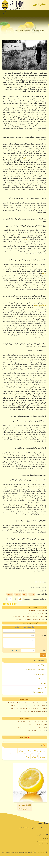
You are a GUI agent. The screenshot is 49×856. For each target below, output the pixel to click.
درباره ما (45, 838)
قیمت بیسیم (42, 688)
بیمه (24, 594)
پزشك (17, 594)
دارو (25, 157)
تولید (28, 757)
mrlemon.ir (39, 582)
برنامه (44, 273)
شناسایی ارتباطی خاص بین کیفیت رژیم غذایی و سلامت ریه (32, 728)
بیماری (42, 751)
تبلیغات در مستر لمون (42, 841)
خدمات (14, 751)
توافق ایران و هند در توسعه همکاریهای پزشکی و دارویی (32, 711)
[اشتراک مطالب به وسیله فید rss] (4, 604)
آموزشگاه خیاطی (40, 665)
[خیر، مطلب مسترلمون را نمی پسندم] (10, 599)
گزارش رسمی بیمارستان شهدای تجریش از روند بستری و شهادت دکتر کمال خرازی (27, 709)
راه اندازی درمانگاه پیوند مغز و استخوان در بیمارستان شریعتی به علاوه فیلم (28, 706)
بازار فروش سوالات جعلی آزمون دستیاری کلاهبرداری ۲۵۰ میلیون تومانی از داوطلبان (26, 703)
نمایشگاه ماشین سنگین (38, 692)
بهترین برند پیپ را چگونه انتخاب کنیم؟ (37, 731)
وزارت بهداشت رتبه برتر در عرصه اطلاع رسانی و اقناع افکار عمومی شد (29, 616)
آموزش (35, 757)
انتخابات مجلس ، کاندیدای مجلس (36, 669)
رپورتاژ (42, 757)
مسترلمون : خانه (24, 808)
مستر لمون (40, 4)
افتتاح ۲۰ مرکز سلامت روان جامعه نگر (37, 610)
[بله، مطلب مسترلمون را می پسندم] (20, 599)
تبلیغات (9, 594)
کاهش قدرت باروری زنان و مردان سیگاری (36, 613)
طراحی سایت (41, 678)
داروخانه (26, 239)
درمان (32, 108)
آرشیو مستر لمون (43, 844)
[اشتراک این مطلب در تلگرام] (15, 604)
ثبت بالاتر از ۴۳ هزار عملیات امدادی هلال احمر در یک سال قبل (31, 619)
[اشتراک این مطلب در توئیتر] (7, 604)
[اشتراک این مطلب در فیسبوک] (11, 604)
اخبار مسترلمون (23, 805)
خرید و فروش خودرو (40, 674)
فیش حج (43, 683)
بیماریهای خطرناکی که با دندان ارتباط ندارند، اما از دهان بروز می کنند (30, 722)
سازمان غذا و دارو (40, 305)
